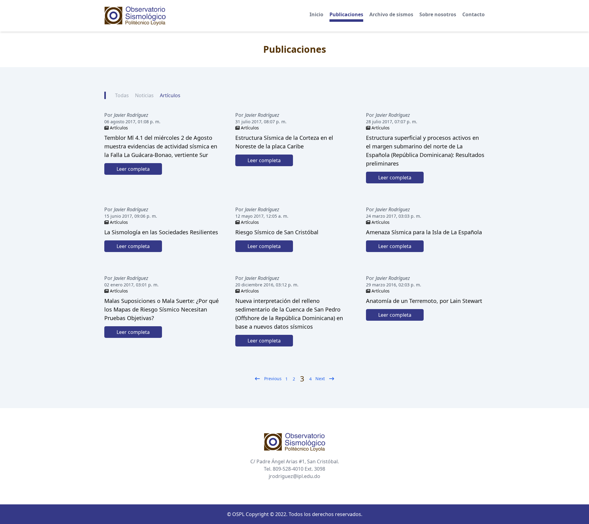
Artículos (170, 95)
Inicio (316, 14)
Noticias (144, 95)
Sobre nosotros (437, 14)
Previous (273, 378)
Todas (122, 95)
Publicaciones (346, 14)
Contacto (473, 14)
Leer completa (133, 169)
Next (320, 378)
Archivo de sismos (391, 14)
